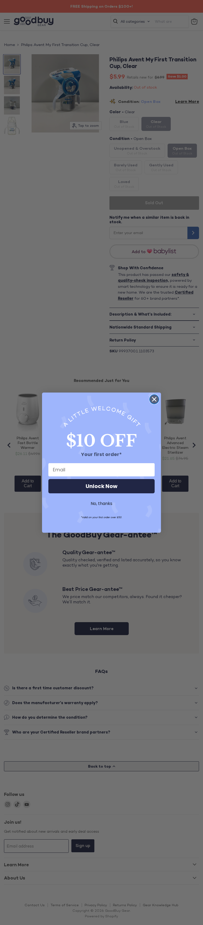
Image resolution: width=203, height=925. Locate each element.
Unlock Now (101, 486)
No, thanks (101, 503)
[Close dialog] (154, 399)
